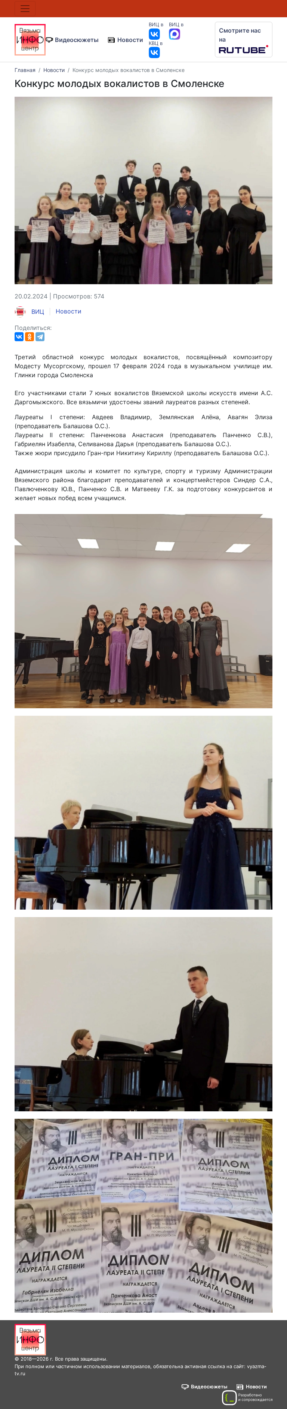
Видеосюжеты (77, 39)
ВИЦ (37, 311)
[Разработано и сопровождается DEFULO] (247, 1397)
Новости (130, 39)
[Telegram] (40, 336)
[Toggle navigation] (25, 8)
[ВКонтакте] (19, 336)
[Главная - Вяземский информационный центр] (30, 39)
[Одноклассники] (29, 336)
